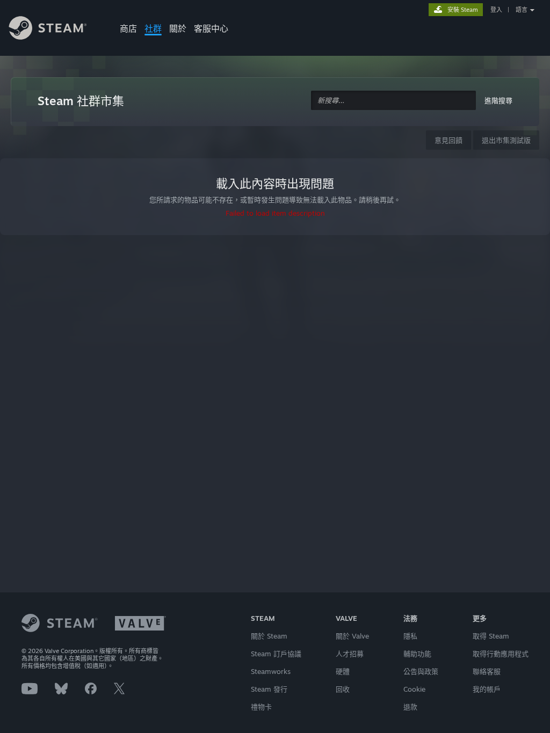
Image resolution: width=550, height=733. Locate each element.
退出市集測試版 (506, 140)
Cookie (414, 689)
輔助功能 (417, 653)
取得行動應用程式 (501, 653)
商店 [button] (128, 28)
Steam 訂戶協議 (276, 653)
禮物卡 (261, 706)
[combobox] (393, 100)
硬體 (343, 671)
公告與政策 (420, 671)
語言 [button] (521, 9)
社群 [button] (153, 28)
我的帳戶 (487, 689)
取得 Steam (491, 636)
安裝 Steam (462, 9)
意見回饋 (448, 140)
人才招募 (350, 653)
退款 (410, 706)
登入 (496, 9)
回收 (343, 689)
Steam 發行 (269, 689)
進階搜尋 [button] (498, 100)
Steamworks (271, 671)
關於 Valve (352, 636)
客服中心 (211, 28)
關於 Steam (269, 636)
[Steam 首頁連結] (56, 29)
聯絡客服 (487, 671)
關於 (177, 28)
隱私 (410, 636)
